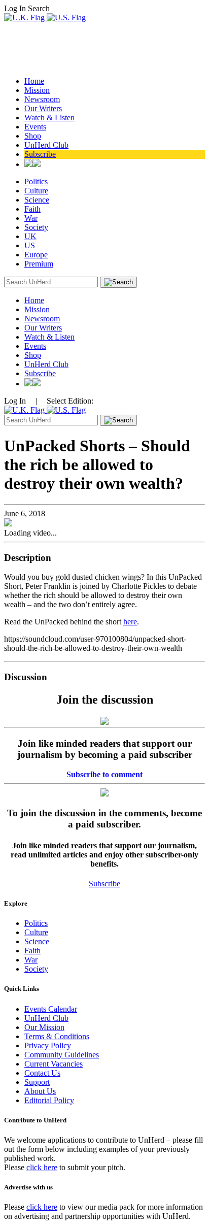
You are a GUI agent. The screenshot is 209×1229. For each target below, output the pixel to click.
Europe (36, 254)
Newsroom (42, 99)
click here (41, 1167)
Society (36, 227)
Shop (32, 135)
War (31, 218)
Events (35, 126)
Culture (36, 190)
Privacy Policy (47, 1045)
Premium (38, 263)
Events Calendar (50, 1009)
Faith (32, 209)
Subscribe (40, 154)
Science (36, 199)
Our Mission (44, 1027)
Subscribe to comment (104, 774)
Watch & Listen (49, 117)
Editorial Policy (49, 1100)
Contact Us (42, 1073)
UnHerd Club (46, 145)
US (29, 245)
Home (34, 81)
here (130, 621)
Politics (36, 181)
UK (30, 236)
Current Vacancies (53, 1063)
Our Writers (43, 108)
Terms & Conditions (56, 1036)
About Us (40, 1091)
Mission (37, 90)
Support (37, 1082)
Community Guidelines (61, 1054)
